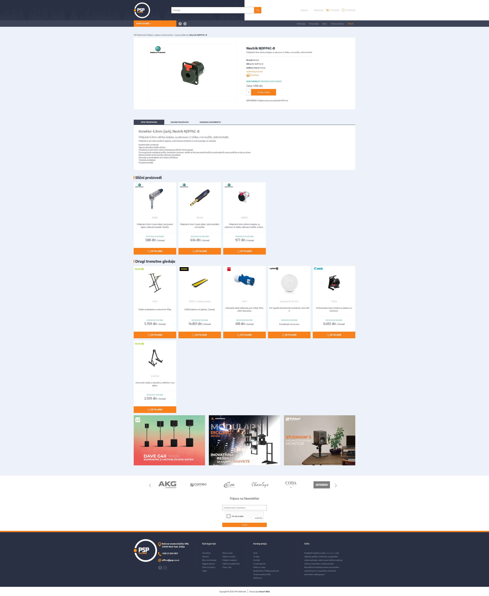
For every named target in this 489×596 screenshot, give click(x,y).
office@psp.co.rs (170, 560)
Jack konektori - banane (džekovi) (175, 35)
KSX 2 (155, 301)
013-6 (244, 301)
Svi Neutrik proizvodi (254, 71)
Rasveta (205, 556)
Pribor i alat (226, 567)
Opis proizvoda (149, 122)
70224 (334, 301)
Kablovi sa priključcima (231, 564)
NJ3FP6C (244, 218)
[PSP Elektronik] (142, 10)
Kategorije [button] (144, 23)
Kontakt (256, 560)
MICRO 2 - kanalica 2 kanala (199, 301)
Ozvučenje (206, 553)
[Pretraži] (257, 10)
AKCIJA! (350, 24)
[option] (167, 484)
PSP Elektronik (139, 35)
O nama (256, 556)
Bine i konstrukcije (209, 560)
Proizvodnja (314, 24)
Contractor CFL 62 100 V (289, 301)
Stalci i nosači (227, 553)
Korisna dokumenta (210, 122)
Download (254, 75)
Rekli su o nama (259, 567)
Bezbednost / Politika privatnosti (266, 571)
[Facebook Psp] (180, 23)
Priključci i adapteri (154, 35)
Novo (325, 24)
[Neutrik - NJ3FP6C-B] (192, 72)
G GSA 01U (155, 376)
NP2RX (155, 218)
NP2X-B (200, 218)
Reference (257, 578)
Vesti (255, 553)
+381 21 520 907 (170, 553)
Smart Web (264, 592)
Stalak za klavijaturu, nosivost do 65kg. (155, 309)
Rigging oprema (208, 564)
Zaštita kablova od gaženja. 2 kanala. (199, 309)
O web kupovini (259, 564)
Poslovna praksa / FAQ (261, 574)
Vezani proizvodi (180, 122)
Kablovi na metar (229, 556)
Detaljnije (156, 251)
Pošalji (244, 525)
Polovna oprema (337, 24)
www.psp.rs (330, 553)
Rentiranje (301, 24)
